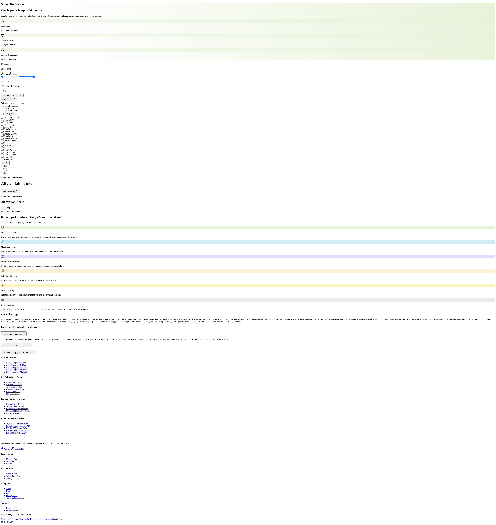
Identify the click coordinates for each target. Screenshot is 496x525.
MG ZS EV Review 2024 (16, 428)
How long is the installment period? (15, 346)
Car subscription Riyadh (16, 363)
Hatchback (6, 95)
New (7, 86)
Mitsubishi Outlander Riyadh (18, 411)
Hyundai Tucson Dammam (17, 409)
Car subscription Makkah (16, 370)
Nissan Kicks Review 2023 (17, 430)
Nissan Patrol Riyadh (15, 404)
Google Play (20, 449)
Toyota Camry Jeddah (15, 406)
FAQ (8, 493)
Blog (8, 491)
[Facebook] (5, 523)
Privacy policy (12, 496)
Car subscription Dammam (17, 367)
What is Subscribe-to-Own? (12, 334)
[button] (248, 106)
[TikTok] (11, 523)
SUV (20, 95)
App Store (8, 449)
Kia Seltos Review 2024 (16, 433)
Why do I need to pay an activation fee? (17, 353)
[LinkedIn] (8, 523)
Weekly (9, 464)
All (3, 86)
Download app (12, 510)
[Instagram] (2, 523)
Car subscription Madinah (16, 372)
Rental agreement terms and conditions (46, 519)
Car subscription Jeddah (16, 365)
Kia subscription (13, 391)
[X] (13, 523)
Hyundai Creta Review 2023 (18, 426)
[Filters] (3, 208)
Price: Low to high (9, 192)
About (8, 489)
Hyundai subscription (15, 389)
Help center (11, 508)
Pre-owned (15, 86)
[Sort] (8, 208)
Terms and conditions (15, 498)
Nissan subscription (14, 385)
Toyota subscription (14, 387)
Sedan (14, 95)
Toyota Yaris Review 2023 (17, 423)
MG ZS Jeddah (12, 413)
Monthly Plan (11, 459)
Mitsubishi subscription (15, 382)
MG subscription (13, 394)
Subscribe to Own (13, 461)
